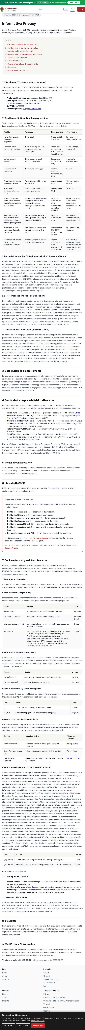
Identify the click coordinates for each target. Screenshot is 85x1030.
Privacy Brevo (76, 421)
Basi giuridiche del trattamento (20, 51)
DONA (81, 9)
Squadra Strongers (51, 979)
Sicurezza (11, 67)
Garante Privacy (11, 548)
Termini (46, 1004)
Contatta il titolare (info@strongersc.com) (61, 1001)
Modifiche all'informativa (17, 70)
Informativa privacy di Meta (14, 871)
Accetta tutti (38, 1026)
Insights (5, 1001)
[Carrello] (72, 9)
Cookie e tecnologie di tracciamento (22, 64)
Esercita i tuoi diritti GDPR (54, 997)
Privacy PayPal (13, 418)
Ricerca (5, 994)
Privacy (46, 994)
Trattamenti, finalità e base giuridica (22, 48)
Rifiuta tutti (8, 1026)
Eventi (46, 973)
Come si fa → (74, 3)
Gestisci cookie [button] (49, 1007)
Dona (45, 986)
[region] (42, 190)
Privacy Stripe (74, 413)
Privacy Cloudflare (32, 439)
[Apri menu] (40, 9)
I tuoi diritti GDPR (14, 61)
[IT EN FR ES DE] (65, 9)
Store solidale (49, 983)
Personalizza (23, 1026)
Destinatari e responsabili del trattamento (25, 54)
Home (4, 973)
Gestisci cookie (37, 887)
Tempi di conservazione (17, 57)
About (5, 976)
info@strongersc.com (32, 109)
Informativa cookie (37, 1021)
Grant (4, 997)
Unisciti (46, 976)
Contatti (5, 979)
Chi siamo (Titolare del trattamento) (22, 45)
